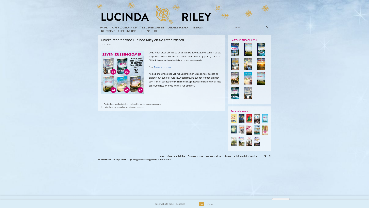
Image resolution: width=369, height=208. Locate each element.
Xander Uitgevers (127, 159)
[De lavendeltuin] (257, 144)
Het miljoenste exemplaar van (124, 107)
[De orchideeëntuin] (249, 133)
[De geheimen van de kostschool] (241, 121)
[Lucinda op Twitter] (148, 31)
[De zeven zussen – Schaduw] (261, 83)
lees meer (192, 204)
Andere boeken (178, 27)
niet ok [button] (210, 204)
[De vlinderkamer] (257, 132)
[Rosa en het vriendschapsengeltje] (265, 120)
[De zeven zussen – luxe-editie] (235, 68)
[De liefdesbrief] (257, 121)
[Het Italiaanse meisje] (265, 133)
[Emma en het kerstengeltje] (249, 120)
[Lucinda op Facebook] (142, 31)
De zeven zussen (153, 27)
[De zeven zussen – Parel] (248, 82)
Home (104, 27)
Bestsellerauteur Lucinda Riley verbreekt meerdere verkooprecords (132, 104)
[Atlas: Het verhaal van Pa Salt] (235, 54)
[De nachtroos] (241, 144)
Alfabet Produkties (164, 160)
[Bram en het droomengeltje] (234, 132)
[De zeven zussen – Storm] (235, 97)
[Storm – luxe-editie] (261, 54)
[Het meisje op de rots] (249, 144)
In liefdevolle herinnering (118, 30)
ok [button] (202, 204)
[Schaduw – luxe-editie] (248, 54)
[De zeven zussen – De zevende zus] (248, 68)
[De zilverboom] (241, 133)
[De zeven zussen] (248, 97)
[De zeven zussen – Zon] (261, 68)
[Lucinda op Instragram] (155, 31)
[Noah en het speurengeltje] (234, 121)
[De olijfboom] (234, 144)
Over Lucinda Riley (125, 27)
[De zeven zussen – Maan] (235, 82)
